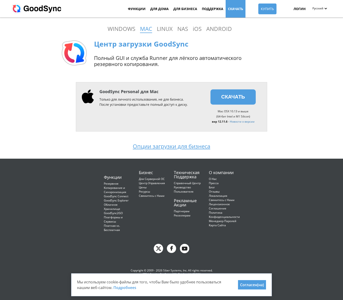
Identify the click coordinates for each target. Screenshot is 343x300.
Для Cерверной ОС (152, 179)
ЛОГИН (300, 9)
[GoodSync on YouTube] (184, 248)
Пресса (214, 183)
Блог (212, 187)
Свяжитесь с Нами (151, 196)
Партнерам (181, 211)
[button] (319, 8)
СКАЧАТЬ (235, 9)
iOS (197, 29)
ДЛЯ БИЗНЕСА (185, 9)
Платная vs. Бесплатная (112, 228)
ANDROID (219, 29)
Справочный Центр (187, 183)
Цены (143, 187)
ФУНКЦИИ (137, 9)
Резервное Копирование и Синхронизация (115, 188)
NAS (182, 29)
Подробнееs (124, 287)
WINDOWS (121, 29)
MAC (146, 29)
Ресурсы (144, 192)
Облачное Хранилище (112, 207)
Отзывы (214, 192)
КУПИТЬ (267, 9)
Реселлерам (182, 215)
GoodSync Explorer (116, 200)
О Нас (213, 179)
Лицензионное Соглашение (219, 206)
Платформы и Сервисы (113, 219)
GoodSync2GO (113, 213)
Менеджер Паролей (222, 221)
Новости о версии (242, 122)
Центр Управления (152, 183)
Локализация (218, 196)
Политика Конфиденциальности (224, 215)
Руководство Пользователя (183, 189)
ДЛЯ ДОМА (159, 9)
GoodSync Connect (116, 196)
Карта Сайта (217, 225)
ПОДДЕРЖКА (212, 9)
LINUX (165, 29)
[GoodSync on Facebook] (171, 248)
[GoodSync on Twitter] (158, 248)
